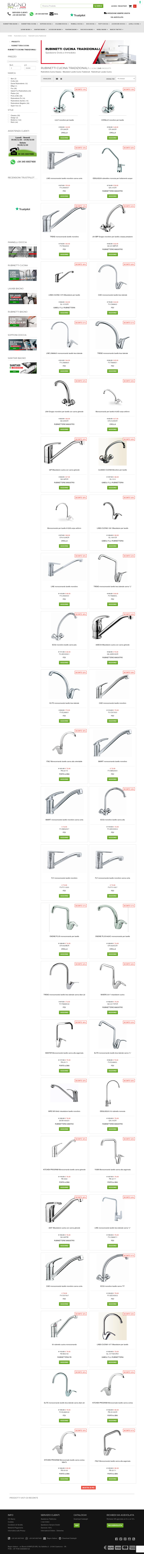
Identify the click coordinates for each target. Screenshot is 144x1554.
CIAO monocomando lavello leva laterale (112, 295)
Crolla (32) (14, 81)
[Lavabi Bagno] (22, 298)
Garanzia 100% (46, 1528)
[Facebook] (116, 1539)
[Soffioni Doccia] (22, 344)
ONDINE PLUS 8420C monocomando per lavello (112, 936)
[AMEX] (132, 1549)
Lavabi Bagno (26, 29)
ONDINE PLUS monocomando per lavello (64, 936)
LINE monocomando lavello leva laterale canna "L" (113, 1228)
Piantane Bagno (71, 29)
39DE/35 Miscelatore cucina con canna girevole (112, 645)
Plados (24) (15, 93)
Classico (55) (15, 115)
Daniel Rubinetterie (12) (19, 83)
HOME (10, 36)
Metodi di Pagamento (15, 1528)
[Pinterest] (125, 1539)
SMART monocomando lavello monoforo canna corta (64, 820)
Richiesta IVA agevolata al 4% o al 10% (120, 1519)
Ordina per (110, 79)
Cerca (99, 6)
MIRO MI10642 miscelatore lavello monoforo (64, 1111)
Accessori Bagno (55, 29)
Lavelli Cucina (134, 24)
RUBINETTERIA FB (64, 1357)
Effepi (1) (14, 86)
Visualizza (47, 78)
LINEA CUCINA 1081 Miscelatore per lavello (112, 528)
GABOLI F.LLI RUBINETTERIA (64, 307)
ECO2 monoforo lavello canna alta (112, 820)
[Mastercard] (125, 1549)
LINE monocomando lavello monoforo (64, 586)
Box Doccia (90, 24)
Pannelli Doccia (77, 24)
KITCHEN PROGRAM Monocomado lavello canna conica (112, 1403)
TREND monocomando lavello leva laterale (112, 353)
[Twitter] (120, 1539)
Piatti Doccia (103, 24)
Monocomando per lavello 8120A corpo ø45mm (64, 528)
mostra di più (88, 1487)
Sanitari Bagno (39, 29)
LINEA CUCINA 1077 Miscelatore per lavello (112, 1344)
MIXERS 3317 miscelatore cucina (112, 994)
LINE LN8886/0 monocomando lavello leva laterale (64, 353)
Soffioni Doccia (46, 24)
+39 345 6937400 (19, 15)
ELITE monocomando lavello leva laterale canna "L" (112, 1053)
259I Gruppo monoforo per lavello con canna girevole (64, 411)
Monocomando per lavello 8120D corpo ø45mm (113, 411)
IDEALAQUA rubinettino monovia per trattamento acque (112, 178)
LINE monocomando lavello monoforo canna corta (64, 178)
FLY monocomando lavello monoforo (64, 878)
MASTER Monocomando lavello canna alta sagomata (64, 1053)
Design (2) (14, 118)
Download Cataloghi (81, 1519)
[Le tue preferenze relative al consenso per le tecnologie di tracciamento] (140, 2)
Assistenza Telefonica (48, 1519)
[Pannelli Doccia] (22, 252)
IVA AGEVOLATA (117, 17)
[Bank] (105, 1549)
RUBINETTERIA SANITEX (64, 1124)
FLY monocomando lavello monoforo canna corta (112, 878)
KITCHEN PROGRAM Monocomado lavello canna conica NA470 (64, 1461)
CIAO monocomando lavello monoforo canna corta (64, 1286)
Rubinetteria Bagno (10, 24)
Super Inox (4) (16, 106)
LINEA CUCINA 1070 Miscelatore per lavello (64, 295)
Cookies (11, 1522)
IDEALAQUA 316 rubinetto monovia (112, 1111)
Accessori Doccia (118, 24)
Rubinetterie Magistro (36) (20, 103)
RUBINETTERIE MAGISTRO (112, 191)
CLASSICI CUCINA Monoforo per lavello (112, 470)
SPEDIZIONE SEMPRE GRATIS (118, 13)
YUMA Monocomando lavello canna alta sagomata (113, 1169)
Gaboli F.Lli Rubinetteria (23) (21, 91)
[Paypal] (111, 1549)
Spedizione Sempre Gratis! (50, 1525)
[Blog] (133, 1539)
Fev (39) (14, 88)
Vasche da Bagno (86, 29)
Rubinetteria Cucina (29, 24)
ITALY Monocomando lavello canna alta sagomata (112, 1461)
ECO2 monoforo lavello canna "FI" (112, 1286)
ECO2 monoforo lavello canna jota (64, 645)
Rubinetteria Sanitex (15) (19, 101)
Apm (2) (13, 78)
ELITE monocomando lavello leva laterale (64, 703)
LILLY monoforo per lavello (64, 120)
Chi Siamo (11, 1519)
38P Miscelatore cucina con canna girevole (64, 470)
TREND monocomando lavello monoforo (64, 236)
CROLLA (64, 133)
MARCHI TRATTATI (116, 29)
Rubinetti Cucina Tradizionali (22, 50)
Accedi (114, 6)
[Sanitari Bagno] (22, 368)
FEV (64, 191)
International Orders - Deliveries (52, 1530)
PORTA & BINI (64, 774)
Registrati (122, 6)
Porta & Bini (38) (16, 96)
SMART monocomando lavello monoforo (112, 761)
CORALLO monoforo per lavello (112, 120)
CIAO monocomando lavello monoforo (112, 703)
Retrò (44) (14, 122)
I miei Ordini (45, 1522)
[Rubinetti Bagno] (22, 321)
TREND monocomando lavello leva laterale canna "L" (113, 586)
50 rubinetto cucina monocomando (64, 1344)
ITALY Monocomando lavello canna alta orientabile (64, 761)
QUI (76, 1525)
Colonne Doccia (61, 24)
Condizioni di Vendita (15, 1525)
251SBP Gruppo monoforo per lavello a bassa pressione (112, 236)
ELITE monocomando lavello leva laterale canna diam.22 (64, 1403)
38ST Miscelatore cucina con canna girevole (64, 1228)
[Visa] (118, 1549)
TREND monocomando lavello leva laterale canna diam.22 (64, 994)
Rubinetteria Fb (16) (18, 98)
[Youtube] (129, 1539)
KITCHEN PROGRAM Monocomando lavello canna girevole (64, 1169)
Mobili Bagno (102, 29)
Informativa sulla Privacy (16, 1530)
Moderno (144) (16, 120)
